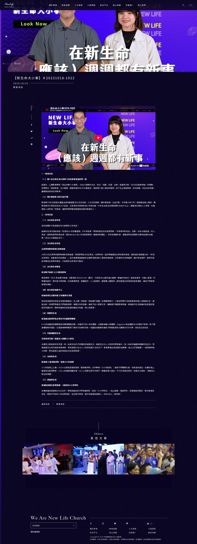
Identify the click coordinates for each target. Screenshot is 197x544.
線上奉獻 (113, 532)
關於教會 (94, 528)
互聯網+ (129, 5)
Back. (18, 63)
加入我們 (142, 5)
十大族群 (132, 528)
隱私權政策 (35, 531)
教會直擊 (113, 528)
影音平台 (94, 532)
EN (151, 524)
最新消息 (45, 404)
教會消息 (60, 404)
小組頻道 (91, 5)
